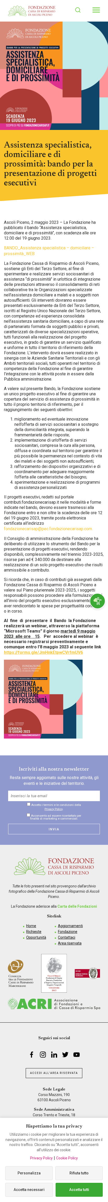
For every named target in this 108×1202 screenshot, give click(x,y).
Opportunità (36, 937)
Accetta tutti (79, 1190)
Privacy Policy (54, 809)
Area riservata (70, 943)
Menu (96, 10)
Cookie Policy (67, 1158)
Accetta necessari (29, 1190)
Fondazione (67, 932)
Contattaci (66, 937)
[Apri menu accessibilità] (97, 601)
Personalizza (29, 1173)
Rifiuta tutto (79, 1173)
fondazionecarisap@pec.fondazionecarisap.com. (48, 528)
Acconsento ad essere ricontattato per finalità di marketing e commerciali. (56, 817)
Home (31, 926)
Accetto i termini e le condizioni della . (55, 807)
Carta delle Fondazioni (77, 906)
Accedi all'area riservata (54, 1073)
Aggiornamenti (70, 926)
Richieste (33, 932)
